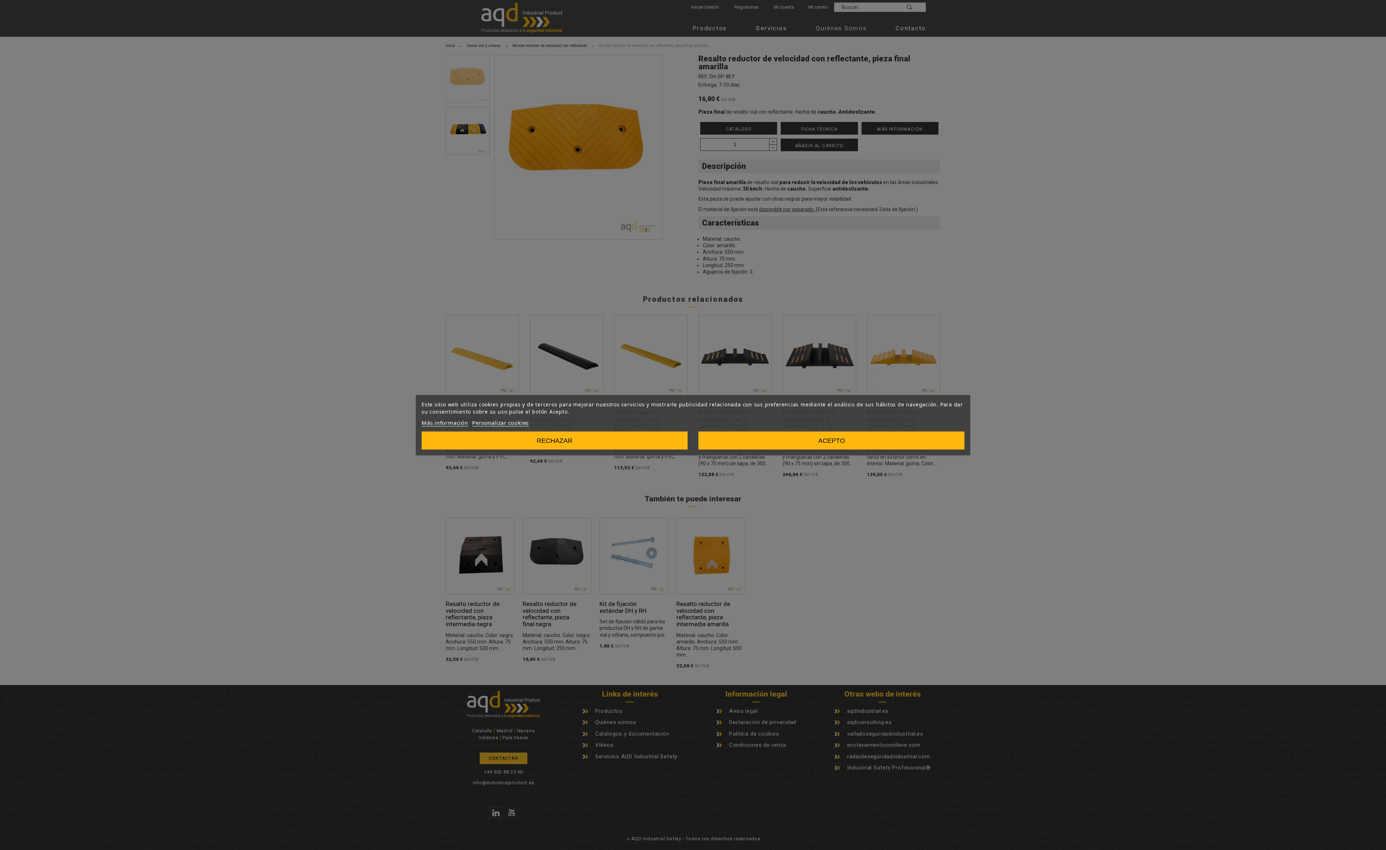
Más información (445, 422)
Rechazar (554, 440)
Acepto (831, 440)
